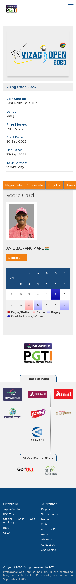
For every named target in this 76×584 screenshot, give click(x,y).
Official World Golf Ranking (19, 520)
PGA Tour (9, 514)
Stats (44, 524)
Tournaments (49, 514)
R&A (6, 527)
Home (45, 534)
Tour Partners (49, 503)
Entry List (54, 185)
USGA (6, 532)
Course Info (35, 185)
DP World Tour (11, 503)
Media (45, 519)
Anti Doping (48, 549)
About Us (47, 539)
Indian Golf (48, 529)
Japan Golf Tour (12, 508)
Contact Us (48, 544)
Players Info (13, 185)
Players (45, 508)
